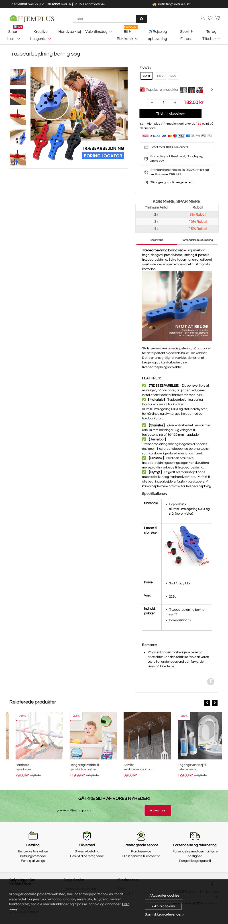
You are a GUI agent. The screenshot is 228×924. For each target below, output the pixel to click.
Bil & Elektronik (125, 35)
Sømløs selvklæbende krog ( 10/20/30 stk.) (132, 769)
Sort (146, 75)
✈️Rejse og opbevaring (157, 35)
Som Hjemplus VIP (152, 123)
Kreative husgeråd (38, 35)
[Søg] (141, 19)
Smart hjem (13, 35)
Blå (173, 75)
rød (160, 75)
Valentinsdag (96, 32)
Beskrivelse (156, 240)
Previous (13, 124)
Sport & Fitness (186, 35)
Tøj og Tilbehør (209, 35)
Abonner (158, 810)
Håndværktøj (69, 32)
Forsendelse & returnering (197, 240)
